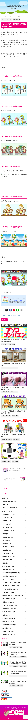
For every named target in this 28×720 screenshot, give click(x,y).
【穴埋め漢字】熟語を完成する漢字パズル (12, 459)
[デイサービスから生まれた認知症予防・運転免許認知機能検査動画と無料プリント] (14, 9)
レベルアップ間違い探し (7, 315)
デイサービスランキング (6, 697)
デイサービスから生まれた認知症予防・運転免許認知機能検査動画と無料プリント (14, 707)
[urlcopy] (21, 310)
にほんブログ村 (5, 693)
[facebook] (10, 310)
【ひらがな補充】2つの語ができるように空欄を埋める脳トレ (17, 663)
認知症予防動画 (16, 315)
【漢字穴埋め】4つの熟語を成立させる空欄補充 (17, 672)
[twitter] (6, 310)
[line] (17, 310)
